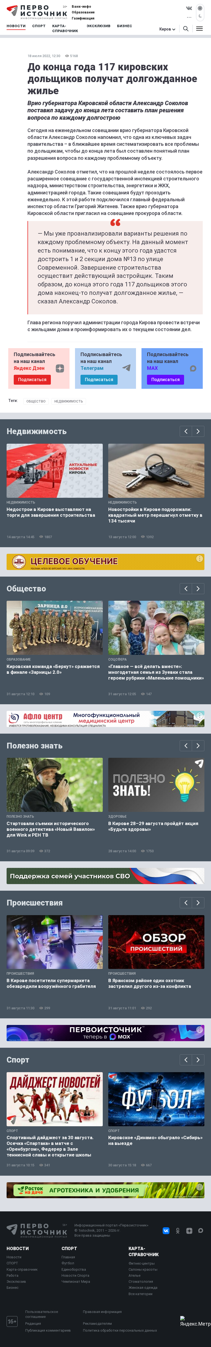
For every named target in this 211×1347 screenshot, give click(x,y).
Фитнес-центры (142, 1263)
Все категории (140, 1294)
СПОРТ (12, 1263)
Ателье (134, 1275)
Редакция (33, 1323)
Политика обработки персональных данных (120, 1330)
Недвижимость (68, 401)
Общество (36, 401)
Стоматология (141, 1281)
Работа (12, 1275)
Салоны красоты (143, 1269)
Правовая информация (102, 1312)
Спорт (18, 1059)
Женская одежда (143, 1287)
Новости (18, 1248)
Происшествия (35, 902)
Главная (68, 1257)
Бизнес (12, 1287)
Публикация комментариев (48, 1330)
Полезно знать (35, 745)
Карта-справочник (22, 1269)
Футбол (68, 1263)
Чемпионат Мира (76, 1281)
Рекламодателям (97, 1323)
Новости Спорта (75, 1275)
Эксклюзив (16, 1281)
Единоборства (74, 1269)
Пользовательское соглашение (41, 1314)
